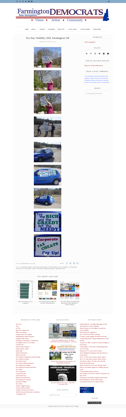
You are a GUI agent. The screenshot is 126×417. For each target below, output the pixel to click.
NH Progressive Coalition (23, 365)
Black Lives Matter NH (22, 330)
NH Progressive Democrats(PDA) (26, 367)
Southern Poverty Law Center (24, 390)
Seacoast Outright (21, 382)
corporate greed (26, 267)
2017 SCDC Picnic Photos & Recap (90, 334)
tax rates (19, 268)
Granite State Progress (23, 347)
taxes (34, 268)
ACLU (17, 326)
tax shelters (27, 268)
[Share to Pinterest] (74, 263)
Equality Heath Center (22, 338)
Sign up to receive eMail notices (93, 65)
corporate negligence (40, 267)
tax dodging (73, 267)
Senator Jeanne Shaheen (23, 388)
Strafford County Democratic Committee (28, 392)
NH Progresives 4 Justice (23, 379)
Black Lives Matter (21, 332)
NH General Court (21, 361)
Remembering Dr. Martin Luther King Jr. (91, 379)
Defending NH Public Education (25, 336)
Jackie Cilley (19, 351)
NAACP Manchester (21, 353)
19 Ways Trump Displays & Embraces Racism (93, 336)
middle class (57, 267)
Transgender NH (21, 394)
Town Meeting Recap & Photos (89, 371)
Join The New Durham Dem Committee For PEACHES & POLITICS (63, 362)
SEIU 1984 (19, 384)
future (50, 267)
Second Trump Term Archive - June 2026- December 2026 (63, 383)
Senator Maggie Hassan (23, 386)
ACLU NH (18, 324)
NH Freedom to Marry (22, 359)
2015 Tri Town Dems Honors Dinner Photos (93, 359)
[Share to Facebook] (66, 263)
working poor (60, 268)
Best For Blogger (75, 406)
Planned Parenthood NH (23, 377)
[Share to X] (70, 263)
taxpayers (39, 268)
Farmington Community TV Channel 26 (27, 340)
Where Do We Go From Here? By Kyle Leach (93, 365)
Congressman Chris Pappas (24, 334)
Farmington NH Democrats (58, 406)
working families (49, 268)
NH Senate (19, 369)
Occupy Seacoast (21, 373)
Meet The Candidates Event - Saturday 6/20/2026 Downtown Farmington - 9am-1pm (63, 341)
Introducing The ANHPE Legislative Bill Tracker (93, 377)
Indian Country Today (22, 349)
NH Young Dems (21, 371)
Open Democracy (21, 375)
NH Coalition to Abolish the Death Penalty (28, 357)
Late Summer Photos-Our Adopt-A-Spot (92, 382)
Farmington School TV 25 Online (25, 342)
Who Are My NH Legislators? (88, 332)
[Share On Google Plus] (77, 263)
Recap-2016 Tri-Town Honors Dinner (91, 351)
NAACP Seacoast (21, 355)
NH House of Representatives (25, 363)
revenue (65, 267)
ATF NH (18, 328)
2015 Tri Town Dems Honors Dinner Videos (93, 357)
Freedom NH (20, 345)
